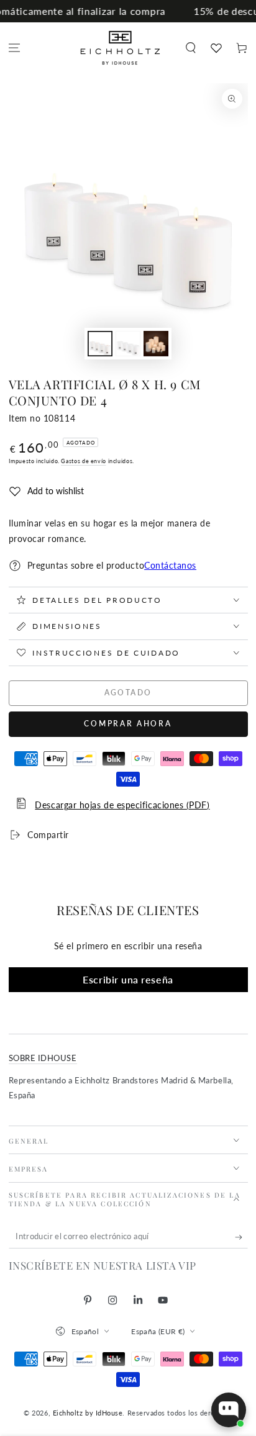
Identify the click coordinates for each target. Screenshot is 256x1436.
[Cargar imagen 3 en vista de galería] (156, 343)
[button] (190, 48)
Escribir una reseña (128, 979)
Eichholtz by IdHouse (88, 1413)
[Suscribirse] (241, 1237)
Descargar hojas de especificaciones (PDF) (122, 805)
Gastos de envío (83, 461)
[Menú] (14, 48)
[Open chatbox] (228, 1410)
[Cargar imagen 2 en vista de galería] (128, 343)
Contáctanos (170, 566)
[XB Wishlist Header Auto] (216, 47)
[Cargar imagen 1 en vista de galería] (100, 343)
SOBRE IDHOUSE (43, 1058)
